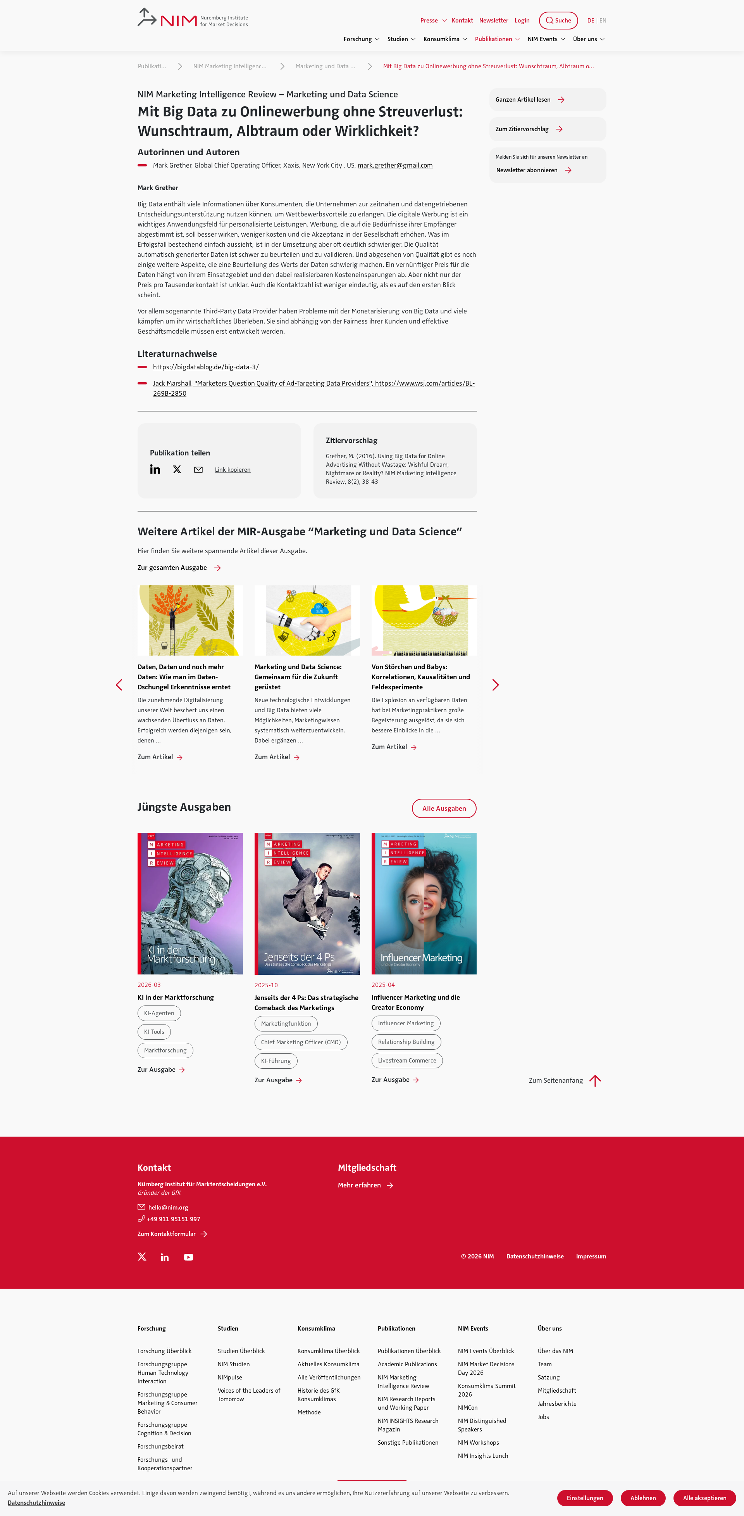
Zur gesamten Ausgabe (173, 567)
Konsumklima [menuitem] (442, 39)
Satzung (549, 1377)
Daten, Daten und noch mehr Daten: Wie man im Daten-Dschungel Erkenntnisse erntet (184, 677)
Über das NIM (555, 1351)
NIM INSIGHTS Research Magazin (408, 1425)
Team (545, 1364)
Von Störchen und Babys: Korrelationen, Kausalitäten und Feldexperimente (421, 677)
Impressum (591, 1256)
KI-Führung (276, 1061)
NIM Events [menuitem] (543, 39)
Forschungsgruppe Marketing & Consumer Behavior (168, 1403)
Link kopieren (233, 470)
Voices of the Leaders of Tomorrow (249, 1395)
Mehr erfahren (359, 1185)
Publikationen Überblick (409, 1351)
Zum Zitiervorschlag (523, 129)
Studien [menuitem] (398, 39)
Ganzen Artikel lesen (524, 100)
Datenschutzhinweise (535, 1256)
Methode (309, 1412)
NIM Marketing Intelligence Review (233, 66)
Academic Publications (407, 1364)
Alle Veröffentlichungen (329, 1377)
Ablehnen (643, 1498)
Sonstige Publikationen (408, 1443)
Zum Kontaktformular (167, 1234)
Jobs (543, 1417)
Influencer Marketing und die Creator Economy (416, 1002)
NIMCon (468, 1408)
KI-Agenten (159, 1013)
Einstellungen (585, 1498)
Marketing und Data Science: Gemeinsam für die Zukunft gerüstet (298, 677)
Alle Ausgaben (444, 808)
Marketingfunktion (286, 1024)
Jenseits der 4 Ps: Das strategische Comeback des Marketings (306, 1002)
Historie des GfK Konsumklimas (319, 1395)
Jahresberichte (557, 1404)
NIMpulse (230, 1377)
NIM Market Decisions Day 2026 (486, 1368)
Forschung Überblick (165, 1351)
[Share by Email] (198, 469)
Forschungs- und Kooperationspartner (165, 1464)
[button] (119, 685)
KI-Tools (154, 1032)
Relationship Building (406, 1042)
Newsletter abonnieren (527, 170)
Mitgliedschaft (557, 1391)
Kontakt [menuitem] (462, 20)
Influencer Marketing (406, 1023)
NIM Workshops (478, 1443)
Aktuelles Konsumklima (329, 1364)
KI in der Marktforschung (176, 997)
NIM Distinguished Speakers (482, 1425)
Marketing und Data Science (328, 66)
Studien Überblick (241, 1351)
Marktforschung (165, 1050)
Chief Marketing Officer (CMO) (301, 1042)
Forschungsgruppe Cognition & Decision (164, 1429)
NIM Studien (234, 1364)
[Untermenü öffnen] (445, 20)
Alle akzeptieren (705, 1498)
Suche (562, 20)
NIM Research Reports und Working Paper (407, 1403)
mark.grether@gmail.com (395, 165)
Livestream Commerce (407, 1060)
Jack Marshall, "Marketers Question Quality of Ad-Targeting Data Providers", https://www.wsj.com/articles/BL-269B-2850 (314, 388)
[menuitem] (557, 20)
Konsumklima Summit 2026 (487, 1390)
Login (522, 20)
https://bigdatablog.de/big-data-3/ (206, 367)
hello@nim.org (167, 1207)
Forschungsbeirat (161, 1446)
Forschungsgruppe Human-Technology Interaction (163, 1372)
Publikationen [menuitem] (493, 39)
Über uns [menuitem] (585, 39)
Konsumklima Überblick (329, 1351)
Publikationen (154, 66)
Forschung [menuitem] (358, 39)
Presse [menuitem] (429, 20)
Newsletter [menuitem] (493, 20)
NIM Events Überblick (486, 1351)
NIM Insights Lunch (483, 1456)
